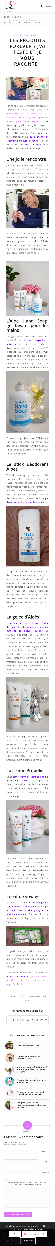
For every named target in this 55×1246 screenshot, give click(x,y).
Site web (45, 1172)
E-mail (44, 1162)
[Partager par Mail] (46, 1020)
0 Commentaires (32, 996)
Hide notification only (34, 1234)
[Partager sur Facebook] (9, 1020)
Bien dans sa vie (27, 35)
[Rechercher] (39, 6)
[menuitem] (39, 6)
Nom (44, 1151)
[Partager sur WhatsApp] (18, 1020)
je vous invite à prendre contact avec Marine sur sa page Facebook (27, 980)
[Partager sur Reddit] (41, 1020)
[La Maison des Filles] (23, 6)
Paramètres (27, 1240)
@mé (27, 1000)
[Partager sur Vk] (37, 1020)
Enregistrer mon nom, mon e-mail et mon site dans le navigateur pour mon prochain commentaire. (27, 1184)
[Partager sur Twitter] (13, 1020)
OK (15, 1234)
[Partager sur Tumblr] (32, 1020)
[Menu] (46, 6)
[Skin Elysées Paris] (27, 88)
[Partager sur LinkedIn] (27, 1020)
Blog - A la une (12, 16)
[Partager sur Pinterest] (23, 1020)
